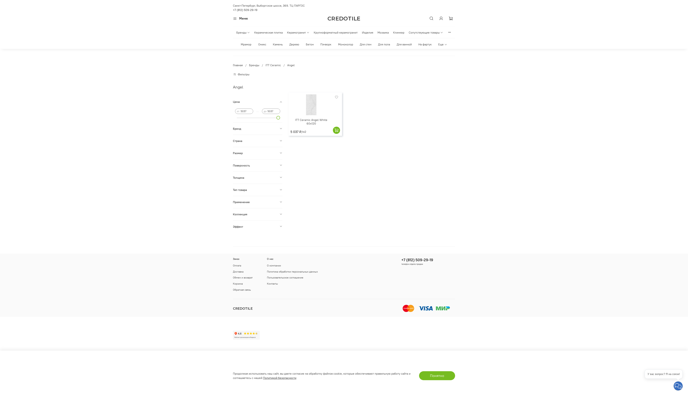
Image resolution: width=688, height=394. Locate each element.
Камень (278, 44)
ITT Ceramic (273, 65)
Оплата (237, 265)
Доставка (238, 271)
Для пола (384, 44)
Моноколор (345, 44)
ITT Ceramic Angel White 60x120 (311, 121)
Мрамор (246, 44)
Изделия (367, 32)
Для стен (365, 44)
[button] (678, 385)
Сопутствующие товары (424, 32)
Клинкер (398, 32)
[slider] (278, 117)
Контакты (272, 283)
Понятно (437, 375)
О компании (274, 265)
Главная (238, 65)
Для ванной (404, 44)
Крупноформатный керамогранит (336, 32)
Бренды (241, 32)
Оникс (262, 44)
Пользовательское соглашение (285, 277)
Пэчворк (325, 44)
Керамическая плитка (268, 32)
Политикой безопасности (279, 378)
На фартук (425, 44)
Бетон (310, 44)
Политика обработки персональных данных (292, 271)
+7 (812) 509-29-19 (245, 10)
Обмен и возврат (243, 277)
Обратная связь (242, 289)
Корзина (238, 283)
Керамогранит (296, 32)
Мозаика (383, 32)
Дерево (294, 44)
